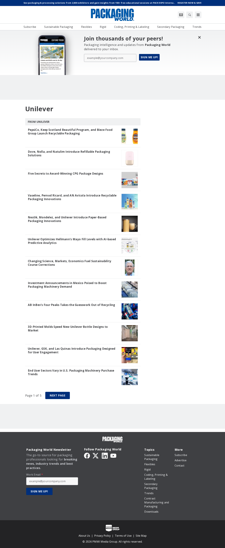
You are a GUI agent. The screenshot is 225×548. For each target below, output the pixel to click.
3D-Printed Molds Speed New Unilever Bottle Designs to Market (68, 328)
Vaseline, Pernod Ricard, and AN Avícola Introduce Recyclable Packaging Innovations (72, 197)
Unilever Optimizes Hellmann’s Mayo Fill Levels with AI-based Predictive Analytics (72, 241)
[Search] (189, 15)
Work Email (34, 474)
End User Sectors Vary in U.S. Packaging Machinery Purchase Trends (71, 372)
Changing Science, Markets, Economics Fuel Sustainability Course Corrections (69, 263)
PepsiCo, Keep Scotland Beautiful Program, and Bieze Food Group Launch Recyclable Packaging (70, 131)
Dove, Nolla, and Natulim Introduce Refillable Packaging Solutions (69, 153)
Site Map (141, 535)
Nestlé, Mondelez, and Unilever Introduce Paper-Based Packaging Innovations (67, 219)
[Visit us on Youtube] (113, 455)
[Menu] (198, 15)
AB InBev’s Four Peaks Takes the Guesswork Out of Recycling (71, 305)
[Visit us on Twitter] (96, 455)
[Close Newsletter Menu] (199, 37)
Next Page (57, 395)
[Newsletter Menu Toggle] (181, 15)
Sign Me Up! (149, 57)
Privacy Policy (102, 535)
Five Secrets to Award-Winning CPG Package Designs (65, 173)
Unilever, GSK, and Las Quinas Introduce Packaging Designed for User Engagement (71, 350)
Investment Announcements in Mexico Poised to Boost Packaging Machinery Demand (67, 284)
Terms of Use (123, 535)
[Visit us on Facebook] (87, 455)
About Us (84, 535)
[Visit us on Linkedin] (105, 455)
